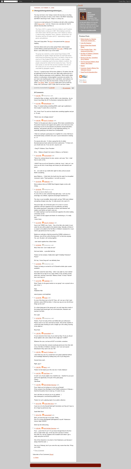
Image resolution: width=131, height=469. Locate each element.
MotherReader (47, 103)
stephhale (47, 281)
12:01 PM (39, 281)
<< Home (35, 457)
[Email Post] (72, 88)
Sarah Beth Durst (49, 403)
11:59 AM (38, 264)
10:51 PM (39, 415)
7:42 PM (38, 385)
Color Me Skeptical (86, 43)
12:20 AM (51, 88)
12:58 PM (39, 318)
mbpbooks (47, 181)
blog (51, 41)
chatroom (67, 41)
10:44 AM (38, 181)
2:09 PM (38, 352)
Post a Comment (39, 450)
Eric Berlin (41, 82)
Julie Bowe (47, 373)
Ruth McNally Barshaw (50, 385)
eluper (46, 298)
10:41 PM (39, 403)
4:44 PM (38, 373)
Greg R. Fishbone (48, 120)
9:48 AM (38, 120)
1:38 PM (38, 333)
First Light (60, 48)
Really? (83, 65)
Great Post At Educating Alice (89, 72)
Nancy (45, 367)
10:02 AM (38, 155)
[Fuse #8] (80, 5)
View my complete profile (88, 30)
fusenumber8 (47, 155)
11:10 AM (38, 223)
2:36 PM (38, 367)
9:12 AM (38, 103)
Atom (51, 454)
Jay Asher (51, 82)
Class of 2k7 (41, 24)
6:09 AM (38, 428)
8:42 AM (38, 95)
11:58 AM (38, 245)
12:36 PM (39, 298)
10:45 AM (38, 189)
